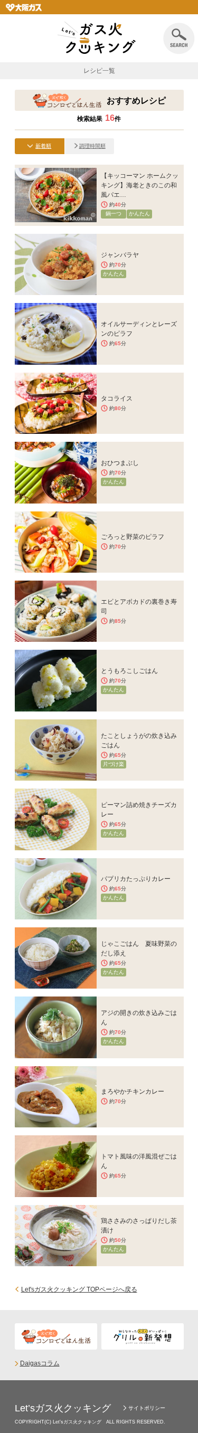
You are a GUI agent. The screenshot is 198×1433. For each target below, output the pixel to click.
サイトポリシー (146, 1408)
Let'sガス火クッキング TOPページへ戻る (79, 1289)
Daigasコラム (40, 1363)
